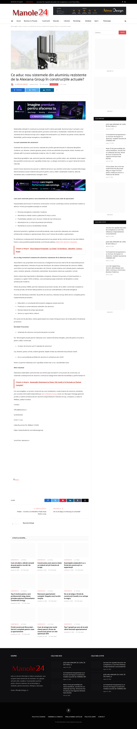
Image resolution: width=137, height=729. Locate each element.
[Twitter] (4, 110)
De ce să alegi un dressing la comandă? (66, 512)
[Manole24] (30, 11)
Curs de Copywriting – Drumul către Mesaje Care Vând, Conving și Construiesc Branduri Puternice (115, 269)
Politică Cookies (38, 717)
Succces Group (22, 84)
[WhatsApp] (4, 130)
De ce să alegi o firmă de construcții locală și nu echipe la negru (76, 596)
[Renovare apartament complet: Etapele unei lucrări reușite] (50, 581)
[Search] (125, 21)
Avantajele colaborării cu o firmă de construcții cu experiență (75, 565)
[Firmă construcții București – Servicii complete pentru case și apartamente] (23, 614)
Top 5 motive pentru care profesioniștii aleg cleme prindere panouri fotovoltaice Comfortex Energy (23, 597)
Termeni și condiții (55, 717)
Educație (56, 21)
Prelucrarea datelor (73, 717)
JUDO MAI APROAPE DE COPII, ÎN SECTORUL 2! (116, 125)
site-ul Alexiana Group (49, 394)
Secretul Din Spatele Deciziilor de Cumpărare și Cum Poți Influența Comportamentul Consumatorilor (59, 2)
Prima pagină (14, 26)
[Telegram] (4, 125)
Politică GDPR (90, 717)
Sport (96, 21)
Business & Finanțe (30, 21)
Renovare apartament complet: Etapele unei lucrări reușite (49, 596)
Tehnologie (107, 21)
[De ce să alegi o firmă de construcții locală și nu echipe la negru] (76, 581)
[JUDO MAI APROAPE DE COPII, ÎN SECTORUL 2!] (99, 126)
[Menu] (12, 21)
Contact (101, 717)
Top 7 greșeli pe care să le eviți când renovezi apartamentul (76, 628)
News (20, 26)
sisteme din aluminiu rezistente (66, 242)
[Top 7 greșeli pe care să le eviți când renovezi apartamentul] (76, 614)
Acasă (19, 21)
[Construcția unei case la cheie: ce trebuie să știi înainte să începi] (50, 550)
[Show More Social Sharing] (56, 90)
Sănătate (88, 21)
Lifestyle (67, 21)
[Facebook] (4, 105)
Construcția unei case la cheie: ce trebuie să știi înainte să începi (50, 565)
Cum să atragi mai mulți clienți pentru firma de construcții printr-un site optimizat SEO (47, 630)
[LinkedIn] (4, 115)
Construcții (46, 21)
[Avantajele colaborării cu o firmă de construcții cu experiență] (76, 550)
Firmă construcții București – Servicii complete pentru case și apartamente (22, 629)
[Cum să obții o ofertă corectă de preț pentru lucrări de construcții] (23, 550)
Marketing (76, 21)
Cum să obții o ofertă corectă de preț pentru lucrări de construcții (22, 565)
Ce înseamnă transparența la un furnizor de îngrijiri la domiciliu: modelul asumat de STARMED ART (116, 137)
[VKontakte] (4, 120)
